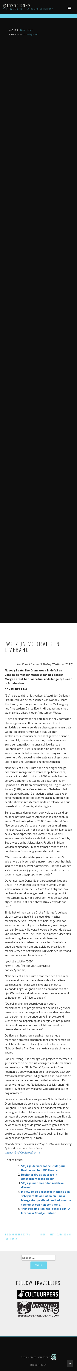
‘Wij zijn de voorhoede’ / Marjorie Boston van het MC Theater (43, 1168)
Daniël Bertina (26, 30)
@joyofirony (17, 6)
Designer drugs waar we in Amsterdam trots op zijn (39, 1176)
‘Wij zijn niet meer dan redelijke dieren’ (42, 1185)
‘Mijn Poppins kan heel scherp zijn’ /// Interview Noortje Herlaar (45, 1210)
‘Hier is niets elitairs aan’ (56, 1234)
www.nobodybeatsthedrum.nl (22, 1152)
